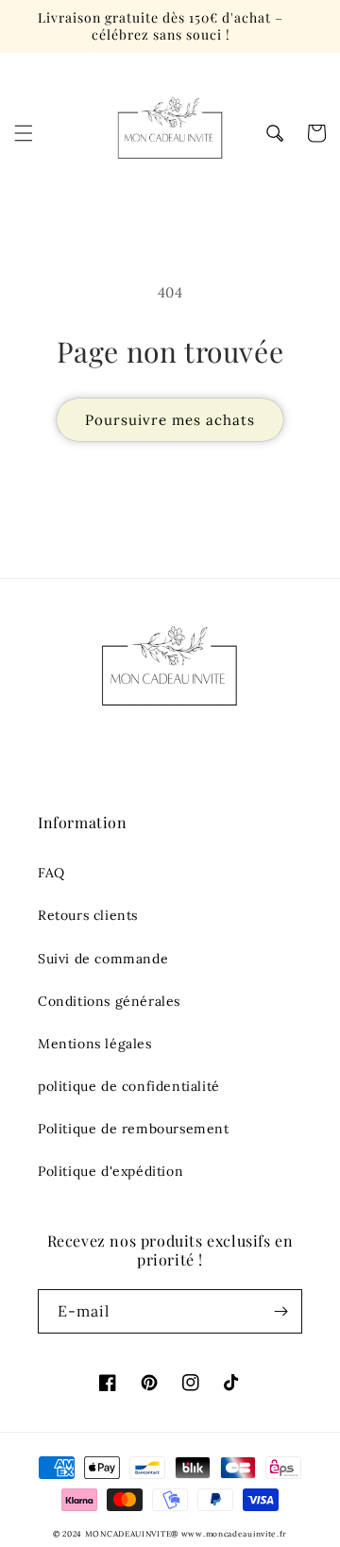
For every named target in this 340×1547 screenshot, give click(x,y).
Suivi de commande (103, 958)
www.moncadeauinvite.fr (234, 1533)
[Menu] (23, 133)
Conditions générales (109, 1001)
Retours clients (88, 915)
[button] (275, 133)
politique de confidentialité (129, 1086)
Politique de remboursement (134, 1128)
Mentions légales (95, 1043)
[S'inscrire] (280, 1311)
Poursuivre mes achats (170, 420)
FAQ (51, 872)
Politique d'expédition (110, 1171)
